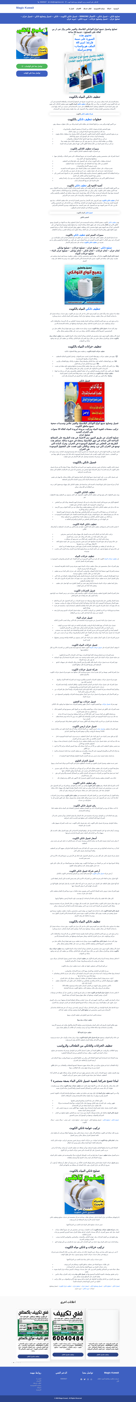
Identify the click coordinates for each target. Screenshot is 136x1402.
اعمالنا (109, 8)
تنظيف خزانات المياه (110, 559)
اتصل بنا (71, 8)
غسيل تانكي (89, 212)
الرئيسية (116, 8)
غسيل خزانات (106, 704)
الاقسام (78, 8)
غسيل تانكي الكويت (98, 873)
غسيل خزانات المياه (96, 647)
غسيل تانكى (115, 1120)
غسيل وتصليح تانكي (96, 1286)
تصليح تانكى (106, 1120)
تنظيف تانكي (82, 104)
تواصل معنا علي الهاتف (32, 73)
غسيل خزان (100, 729)
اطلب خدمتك (87, 8)
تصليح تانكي (106, 247)
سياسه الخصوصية (99, 8)
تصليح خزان (76, 1286)
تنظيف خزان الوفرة (65, 1286)
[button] (44, 30)
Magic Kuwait (25, 7)
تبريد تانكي (86, 1288)
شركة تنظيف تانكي (87, 114)
